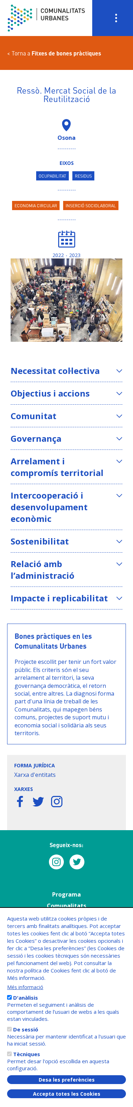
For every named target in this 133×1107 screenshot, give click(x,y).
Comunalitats (66, 906)
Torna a (56, 53)
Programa (66, 894)
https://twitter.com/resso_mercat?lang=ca (38, 801)
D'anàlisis (25, 997)
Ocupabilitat (52, 176)
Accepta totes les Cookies (66, 1093)
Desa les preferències (67, 1079)
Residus (83, 176)
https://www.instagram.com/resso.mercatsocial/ (56, 801)
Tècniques (26, 1054)
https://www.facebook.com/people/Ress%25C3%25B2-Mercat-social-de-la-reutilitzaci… (20, 801)
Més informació (25, 987)
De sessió (25, 1029)
